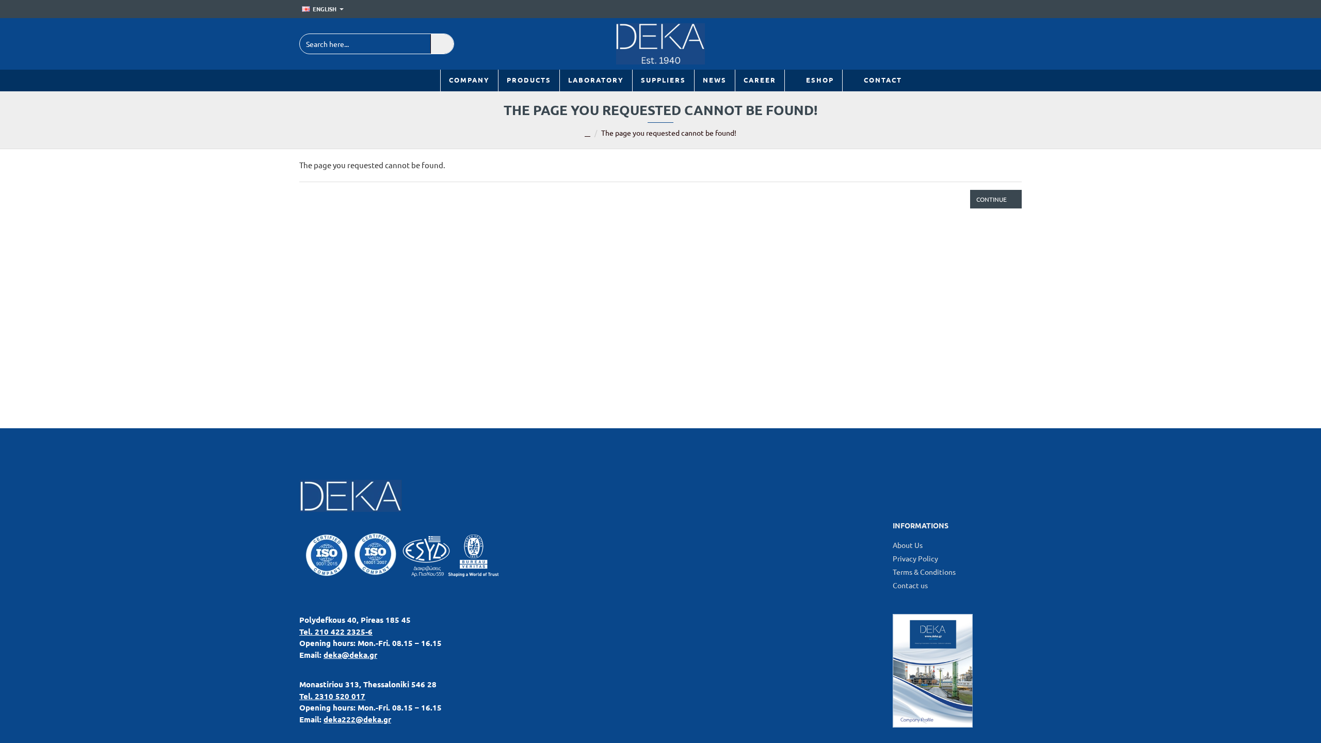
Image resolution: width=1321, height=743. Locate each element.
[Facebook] (986, 44)
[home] (587, 133)
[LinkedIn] (963, 44)
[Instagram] (1010, 44)
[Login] (999, 9)
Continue (991, 199)
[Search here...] (442, 44)
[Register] (1014, 9)
